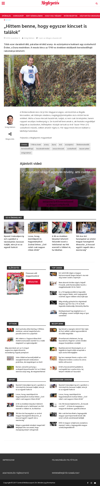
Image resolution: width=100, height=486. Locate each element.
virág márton (26, 153)
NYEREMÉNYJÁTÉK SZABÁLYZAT (66, 473)
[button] (58, 189)
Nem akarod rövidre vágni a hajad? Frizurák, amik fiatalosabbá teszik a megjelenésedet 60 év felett (72, 285)
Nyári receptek (70, 16)
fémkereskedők (83, 144)
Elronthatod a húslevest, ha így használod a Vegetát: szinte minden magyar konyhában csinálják (72, 341)
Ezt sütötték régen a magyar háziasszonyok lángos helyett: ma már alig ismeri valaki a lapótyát (73, 275)
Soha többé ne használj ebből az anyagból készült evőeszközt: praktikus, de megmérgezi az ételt (29, 359)
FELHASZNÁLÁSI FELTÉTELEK (64, 460)
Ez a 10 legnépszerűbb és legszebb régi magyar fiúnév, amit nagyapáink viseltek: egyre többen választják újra (73, 294)
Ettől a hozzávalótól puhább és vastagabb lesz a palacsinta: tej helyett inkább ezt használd (71, 369)
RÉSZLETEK (33, 282)
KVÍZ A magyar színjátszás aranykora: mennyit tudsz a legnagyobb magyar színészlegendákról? (73, 425)
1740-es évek (36, 144)
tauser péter (84, 148)
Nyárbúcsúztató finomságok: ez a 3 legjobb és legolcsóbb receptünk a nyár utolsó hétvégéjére (72, 350)
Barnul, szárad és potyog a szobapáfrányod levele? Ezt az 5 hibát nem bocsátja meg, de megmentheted (31, 369)
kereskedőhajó (27, 148)
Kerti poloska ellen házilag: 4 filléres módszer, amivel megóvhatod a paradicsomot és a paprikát (30, 331)
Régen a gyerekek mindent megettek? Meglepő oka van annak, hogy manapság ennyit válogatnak (30, 427)
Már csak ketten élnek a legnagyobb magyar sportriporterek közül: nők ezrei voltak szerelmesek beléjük (73, 415)
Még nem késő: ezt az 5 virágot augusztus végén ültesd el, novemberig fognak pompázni (17, 350)
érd (60, 144)
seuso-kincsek (58, 148)
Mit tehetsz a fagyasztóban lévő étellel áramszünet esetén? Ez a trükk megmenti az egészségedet (30, 341)
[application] (58, 189)
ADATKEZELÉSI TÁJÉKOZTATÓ (16, 473)
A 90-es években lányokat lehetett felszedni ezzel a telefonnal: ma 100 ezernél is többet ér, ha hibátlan (61, 243)
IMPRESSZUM (8, 460)
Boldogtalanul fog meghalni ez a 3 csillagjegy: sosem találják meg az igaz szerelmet (74, 313)
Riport (8, 20)
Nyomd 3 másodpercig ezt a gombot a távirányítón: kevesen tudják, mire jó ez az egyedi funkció (14, 242)
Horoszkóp (18, 16)
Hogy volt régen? (53, 16)
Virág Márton (29, 38)
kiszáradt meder (42, 148)
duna (54, 144)
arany (46, 144)
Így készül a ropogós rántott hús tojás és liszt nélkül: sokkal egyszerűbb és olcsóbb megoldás (73, 331)
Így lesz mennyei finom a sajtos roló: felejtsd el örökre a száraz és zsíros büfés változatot (73, 359)
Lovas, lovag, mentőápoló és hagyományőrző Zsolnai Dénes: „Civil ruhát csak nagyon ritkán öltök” (37, 243)
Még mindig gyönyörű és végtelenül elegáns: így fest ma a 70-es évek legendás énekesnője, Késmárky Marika (74, 304)
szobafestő (71, 148)
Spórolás (6, 16)
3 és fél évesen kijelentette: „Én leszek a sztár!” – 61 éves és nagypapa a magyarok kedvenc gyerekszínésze (73, 406)
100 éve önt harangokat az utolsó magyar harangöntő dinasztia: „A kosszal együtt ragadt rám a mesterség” (86, 243)
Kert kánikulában (34, 16)
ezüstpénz (69, 144)
